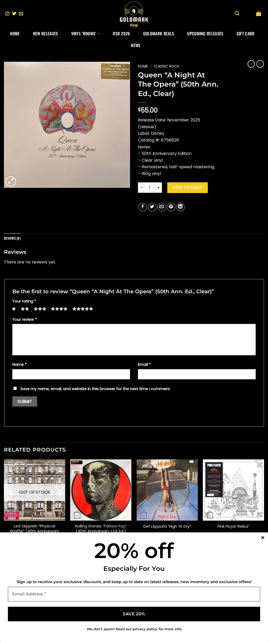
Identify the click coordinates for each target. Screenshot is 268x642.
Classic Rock (166, 66)
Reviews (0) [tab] (12, 238)
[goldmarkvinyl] (134, 14)
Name (19, 364)
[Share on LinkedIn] (180, 207)
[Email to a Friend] (161, 207)
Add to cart (187, 187)
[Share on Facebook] (142, 207)
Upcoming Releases (205, 33)
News (135, 45)
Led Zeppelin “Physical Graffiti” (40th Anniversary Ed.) (34, 531)
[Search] (237, 13)
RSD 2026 (121, 33)
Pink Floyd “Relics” (233, 526)
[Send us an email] (21, 14)
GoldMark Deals (158, 33)
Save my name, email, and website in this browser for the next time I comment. (95, 388)
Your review (24, 319)
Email (144, 364)
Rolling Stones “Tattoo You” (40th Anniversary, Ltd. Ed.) (101, 528)
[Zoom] (11, 181)
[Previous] (4, 506)
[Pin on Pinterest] (171, 207)
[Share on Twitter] (152, 207)
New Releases (45, 33)
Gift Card (246, 33)
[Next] (264, 506)
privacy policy (144, 629)
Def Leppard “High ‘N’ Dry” (167, 526)
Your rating (24, 301)
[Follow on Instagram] (7, 14)
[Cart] (258, 13)
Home (15, 33)
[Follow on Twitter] (14, 14)
